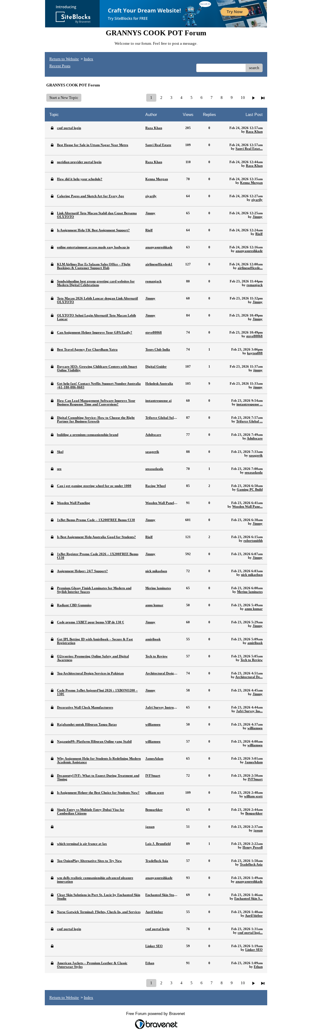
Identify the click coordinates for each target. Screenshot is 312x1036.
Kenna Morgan (251, 182)
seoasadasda (254, 472)
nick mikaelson (252, 574)
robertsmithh (253, 540)
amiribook (255, 643)
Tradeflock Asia (251, 864)
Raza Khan (254, 131)
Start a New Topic (63, 97)
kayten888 (255, 353)
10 (243, 97)
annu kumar (254, 609)
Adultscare (255, 438)
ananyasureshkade (249, 251)
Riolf (259, 234)
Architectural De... (249, 677)
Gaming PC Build (250, 489)
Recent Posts (59, 66)
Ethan (258, 966)
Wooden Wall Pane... (247, 506)
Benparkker (254, 813)
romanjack (254, 285)
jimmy (258, 370)
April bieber (254, 915)
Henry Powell (253, 847)
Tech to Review (251, 660)
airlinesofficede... (250, 268)
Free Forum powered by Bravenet (156, 1013)
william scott (253, 796)
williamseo (255, 728)
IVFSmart (255, 779)
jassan (258, 830)
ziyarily (257, 199)
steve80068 (254, 336)
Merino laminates (250, 591)
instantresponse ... (249, 404)
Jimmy (258, 217)
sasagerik (256, 455)
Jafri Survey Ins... (249, 711)
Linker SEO (254, 949)
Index (88, 59)
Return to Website (64, 59)
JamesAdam (254, 762)
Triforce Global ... (249, 421)
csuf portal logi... (250, 932)
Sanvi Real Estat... (249, 148)
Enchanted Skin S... (248, 898)
